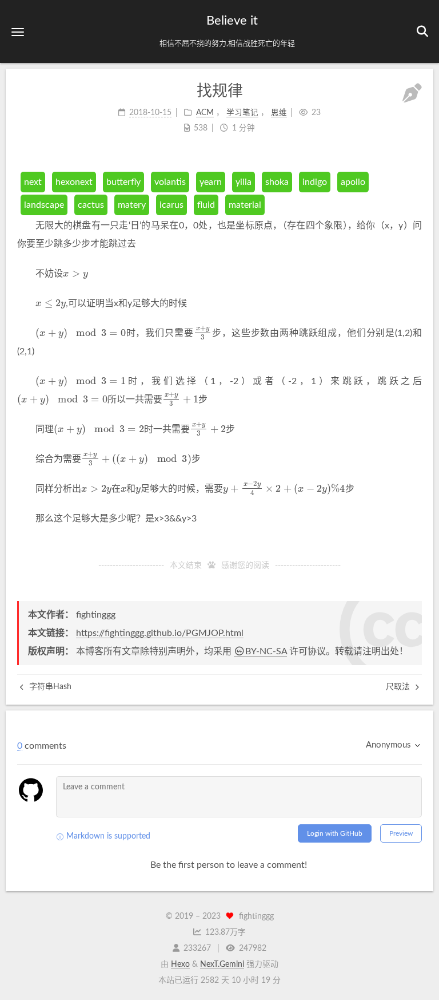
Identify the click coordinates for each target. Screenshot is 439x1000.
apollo (353, 182)
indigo (314, 182)
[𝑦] (138, 488)
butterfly (123, 182)
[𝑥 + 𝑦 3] (203, 332)
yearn (210, 182)
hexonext (74, 182)
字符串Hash (49, 687)
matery (132, 205)
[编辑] (412, 94)
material (245, 205)
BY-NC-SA (266, 651)
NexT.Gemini (222, 965)
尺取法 (399, 687)
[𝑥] (123, 488)
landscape (44, 205)
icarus (171, 205)
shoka (277, 182)
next (33, 182)
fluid (206, 205)
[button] (18, 32)
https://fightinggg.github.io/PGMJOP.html (160, 633)
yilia (244, 182)
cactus (91, 205)
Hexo (180, 965)
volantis (170, 182)
